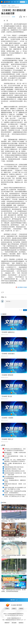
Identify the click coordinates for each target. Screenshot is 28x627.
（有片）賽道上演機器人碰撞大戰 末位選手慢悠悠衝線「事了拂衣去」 (13, 520)
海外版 (21, 608)
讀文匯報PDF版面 (22, 287)
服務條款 (21, 622)
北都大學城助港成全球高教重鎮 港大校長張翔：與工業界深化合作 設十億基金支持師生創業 (15, 495)
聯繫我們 (7, 622)
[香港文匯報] (2, 2)
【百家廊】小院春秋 (7, 418)
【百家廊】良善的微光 (8, 353)
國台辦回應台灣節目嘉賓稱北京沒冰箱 (14, 471)
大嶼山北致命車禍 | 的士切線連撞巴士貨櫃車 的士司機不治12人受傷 (15, 488)
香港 (15, 1)
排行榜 (3, 445)
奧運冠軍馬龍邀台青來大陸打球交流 (13, 467)
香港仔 (14, 608)
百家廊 (13, 5)
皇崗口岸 (8, 1)
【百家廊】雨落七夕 (7, 439)
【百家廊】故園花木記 (8, 332)
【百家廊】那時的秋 (7, 375)
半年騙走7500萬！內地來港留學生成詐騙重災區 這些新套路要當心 (15, 491)
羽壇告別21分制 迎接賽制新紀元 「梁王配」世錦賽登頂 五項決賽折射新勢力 (15, 449)
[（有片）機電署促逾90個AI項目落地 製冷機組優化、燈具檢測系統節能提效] (14, 582)
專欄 (9, 5)
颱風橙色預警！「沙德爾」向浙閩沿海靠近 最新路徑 (15, 453)
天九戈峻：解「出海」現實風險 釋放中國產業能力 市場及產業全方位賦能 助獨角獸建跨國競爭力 (15, 460)
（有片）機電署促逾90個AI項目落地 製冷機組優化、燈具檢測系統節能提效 (13, 590)
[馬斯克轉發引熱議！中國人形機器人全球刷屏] (14, 565)
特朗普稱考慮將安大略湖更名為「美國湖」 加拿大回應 (15, 473)
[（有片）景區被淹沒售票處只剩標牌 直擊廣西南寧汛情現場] (14, 548)
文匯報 (7, 608)
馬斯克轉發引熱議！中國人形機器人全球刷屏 (13, 573)
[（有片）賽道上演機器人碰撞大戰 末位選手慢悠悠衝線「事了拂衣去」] (14, 512)
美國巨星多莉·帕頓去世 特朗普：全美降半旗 (15, 484)
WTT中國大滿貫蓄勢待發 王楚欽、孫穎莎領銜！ (15, 457)
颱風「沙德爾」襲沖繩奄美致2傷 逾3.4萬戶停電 (15, 464)
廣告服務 (14, 622)
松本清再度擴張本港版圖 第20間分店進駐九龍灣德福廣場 (15, 477)
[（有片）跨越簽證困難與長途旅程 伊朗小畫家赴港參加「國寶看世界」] (14, 530)
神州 (18, 1)
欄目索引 (12, 600)
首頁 (12, 1)
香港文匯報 (3, 5)
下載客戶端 (22, 1)
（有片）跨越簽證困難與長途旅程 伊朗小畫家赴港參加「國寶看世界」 (13, 538)
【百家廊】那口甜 (6, 396)
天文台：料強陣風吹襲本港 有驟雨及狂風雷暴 (15, 481)
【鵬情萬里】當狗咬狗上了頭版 (12, 469)
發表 (25, 310)
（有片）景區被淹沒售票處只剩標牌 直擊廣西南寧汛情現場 (13, 556)
